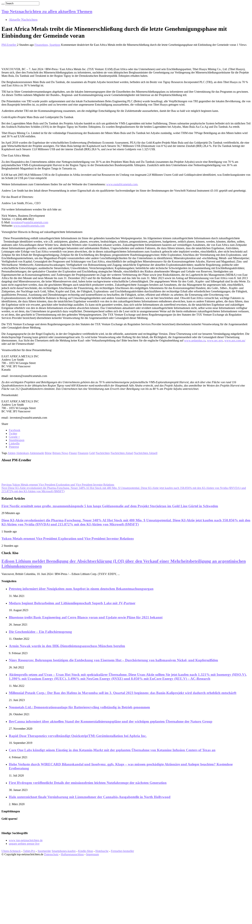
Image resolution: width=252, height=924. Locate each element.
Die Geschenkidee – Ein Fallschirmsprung (40, 632)
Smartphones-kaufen (64, 851)
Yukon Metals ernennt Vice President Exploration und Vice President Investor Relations (57, 484)
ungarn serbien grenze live (24, 843)
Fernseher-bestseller (122, 851)
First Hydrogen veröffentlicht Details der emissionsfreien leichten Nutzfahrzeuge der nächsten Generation (88, 783)
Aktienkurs (22, 453)
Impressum (92, 854)
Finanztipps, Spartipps (47, 44)
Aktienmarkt (37, 453)
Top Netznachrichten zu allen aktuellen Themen (46, 11)
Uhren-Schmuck (11, 851)
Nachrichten (103, 453)
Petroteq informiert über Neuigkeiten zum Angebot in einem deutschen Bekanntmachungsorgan (81, 589)
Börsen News (60, 453)
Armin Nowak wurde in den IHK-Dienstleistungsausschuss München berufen (67, 646)
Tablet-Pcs (29, 851)
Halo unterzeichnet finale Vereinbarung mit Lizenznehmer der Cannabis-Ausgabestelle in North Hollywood (89, 797)
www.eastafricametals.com (121, 184)
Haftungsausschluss (72, 854)
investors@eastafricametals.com (29, 222)
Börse (48, 453)
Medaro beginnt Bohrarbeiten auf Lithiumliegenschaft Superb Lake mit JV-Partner (72, 603)
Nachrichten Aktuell (145, 453)
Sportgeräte (44, 851)
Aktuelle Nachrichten (23, 19)
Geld (92, 453)
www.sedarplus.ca (195, 340)
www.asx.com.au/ (234, 340)
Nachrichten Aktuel (122, 453)
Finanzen (83, 453)
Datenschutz (51, 854)
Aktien (11, 453)
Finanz (73, 453)
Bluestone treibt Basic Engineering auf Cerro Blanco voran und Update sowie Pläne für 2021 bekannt (86, 617)
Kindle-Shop (85, 851)
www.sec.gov (215, 340)
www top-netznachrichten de (26, 840)
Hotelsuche (101, 851)
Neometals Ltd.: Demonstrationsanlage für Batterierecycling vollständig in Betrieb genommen (79, 707)
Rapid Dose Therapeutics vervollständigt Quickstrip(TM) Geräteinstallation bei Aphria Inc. (78, 736)
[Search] (2, 4)
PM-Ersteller (9, 44)
